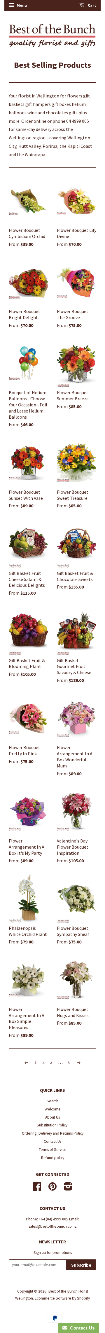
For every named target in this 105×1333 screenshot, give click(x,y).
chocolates (57, 112)
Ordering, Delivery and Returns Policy (52, 1133)
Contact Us (52, 1141)
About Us (52, 1117)
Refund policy (52, 1157)
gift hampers (38, 104)
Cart (91, 5)
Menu (21, 5)
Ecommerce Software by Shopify (62, 1298)
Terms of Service (52, 1149)
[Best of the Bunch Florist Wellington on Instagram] (68, 1188)
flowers (74, 96)
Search (52, 1101)
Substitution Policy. (52, 1125)
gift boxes (61, 104)
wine (32, 112)
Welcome (53, 1109)
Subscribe (81, 1265)
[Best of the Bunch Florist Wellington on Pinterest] (52, 1188)
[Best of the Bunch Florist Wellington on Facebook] (37, 1188)
